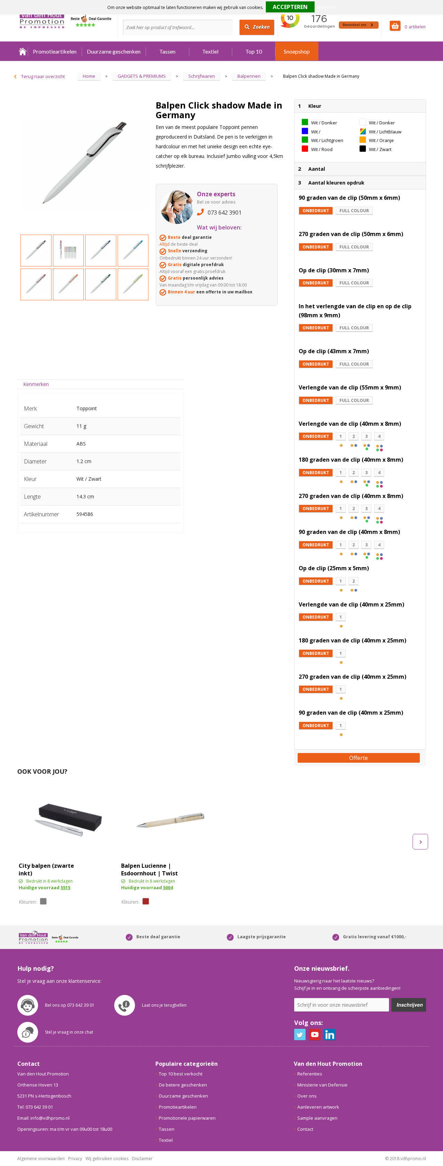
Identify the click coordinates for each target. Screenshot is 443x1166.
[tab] (36, 384)
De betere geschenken (183, 1085)
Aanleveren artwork (318, 1107)
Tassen (167, 51)
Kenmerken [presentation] (36, 384)
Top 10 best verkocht (180, 1074)
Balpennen (249, 76)
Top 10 (253, 51)
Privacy (75, 1159)
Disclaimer (142, 1159)
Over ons (307, 1096)
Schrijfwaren (201, 76)
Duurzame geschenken (114, 51)
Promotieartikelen (54, 51)
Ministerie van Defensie (322, 1085)
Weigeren (326, 7)
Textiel (210, 51)
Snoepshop (297, 51)
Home (22, 51)
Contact (305, 1129)
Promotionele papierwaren (187, 1118)
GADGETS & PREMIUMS (142, 76)
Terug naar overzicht (43, 76)
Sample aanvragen (317, 1118)
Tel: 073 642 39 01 (35, 1107)
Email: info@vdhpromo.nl (43, 1118)
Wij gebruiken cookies (106, 1159)
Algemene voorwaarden (41, 1159)
